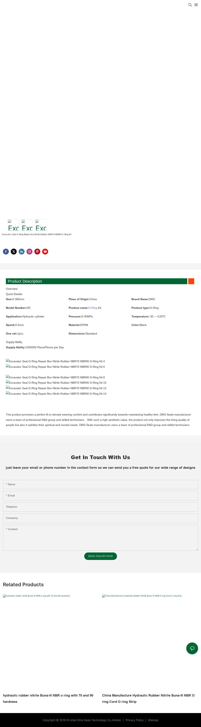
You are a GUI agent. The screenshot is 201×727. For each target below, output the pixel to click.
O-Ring (92, 307)
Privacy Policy (135, 720)
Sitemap (152, 720)
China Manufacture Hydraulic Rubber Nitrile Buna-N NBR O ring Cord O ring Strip (148, 699)
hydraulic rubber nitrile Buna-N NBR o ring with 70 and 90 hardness (48, 699)
